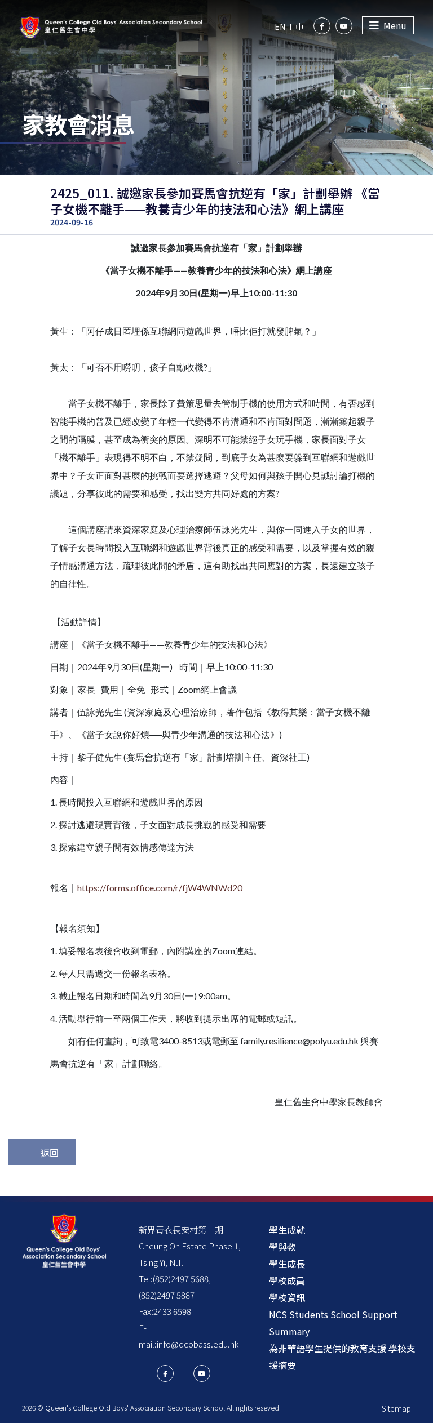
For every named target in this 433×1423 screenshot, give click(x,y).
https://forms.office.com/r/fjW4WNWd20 (159, 887)
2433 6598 (172, 1311)
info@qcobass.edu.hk (197, 1344)
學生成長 (287, 1263)
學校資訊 (287, 1297)
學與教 (282, 1246)
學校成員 (287, 1280)
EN (280, 26)
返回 (50, 1152)
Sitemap (396, 1408)
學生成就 (287, 1230)
